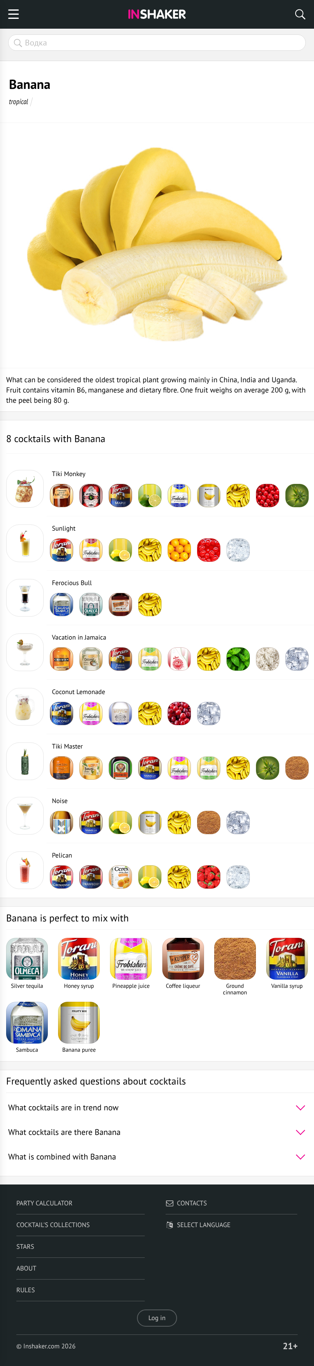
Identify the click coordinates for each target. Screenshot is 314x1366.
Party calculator (44, 1203)
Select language (204, 1225)
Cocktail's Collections (53, 1225)
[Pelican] (25, 870)
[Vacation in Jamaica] (25, 652)
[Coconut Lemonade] (25, 707)
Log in (157, 1318)
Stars (25, 1247)
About (26, 1268)
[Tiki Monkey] (25, 489)
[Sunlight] (25, 543)
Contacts (192, 1203)
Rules (25, 1290)
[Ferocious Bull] (25, 598)
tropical (18, 101)
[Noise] (25, 816)
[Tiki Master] (25, 761)
